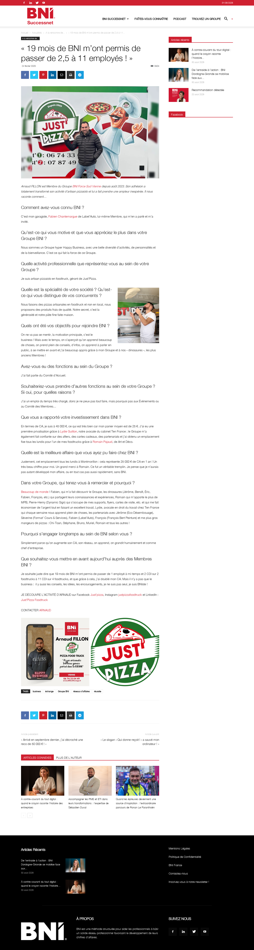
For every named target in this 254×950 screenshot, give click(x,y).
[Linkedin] (31, 3)
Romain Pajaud (102, 441)
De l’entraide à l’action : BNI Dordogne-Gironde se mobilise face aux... (210, 73)
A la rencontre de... (55, 32)
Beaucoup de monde (34, 491)
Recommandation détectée (208, 90)
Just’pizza (96, 594)
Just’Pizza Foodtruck (34, 600)
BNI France (175, 865)
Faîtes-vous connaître (151, 18)
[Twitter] (37, 3)
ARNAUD (45, 610)
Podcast (179, 18)
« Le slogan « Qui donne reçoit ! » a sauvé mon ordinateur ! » (130, 742)
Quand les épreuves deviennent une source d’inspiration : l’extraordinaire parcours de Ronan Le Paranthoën (136, 803)
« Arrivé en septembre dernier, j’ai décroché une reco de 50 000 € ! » (52, 742)
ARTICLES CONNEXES (37, 757)
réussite (97, 691)
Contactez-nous (178, 873)
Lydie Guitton (68, 431)
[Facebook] (24, 3)
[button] (227, 19)
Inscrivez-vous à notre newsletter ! (189, 881)
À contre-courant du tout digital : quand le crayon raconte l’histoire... (211, 53)
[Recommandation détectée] (179, 95)
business (37, 691)
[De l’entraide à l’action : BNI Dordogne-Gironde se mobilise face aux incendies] (179, 75)
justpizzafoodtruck (130, 594)
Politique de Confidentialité (185, 856)
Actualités (37, 32)
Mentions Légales (179, 848)
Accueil (24, 32)
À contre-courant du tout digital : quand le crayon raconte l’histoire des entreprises (42, 803)
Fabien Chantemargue (62, 216)
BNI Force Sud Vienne (86, 186)
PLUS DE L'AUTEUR (69, 757)
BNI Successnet (114, 18)
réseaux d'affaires (81, 691)
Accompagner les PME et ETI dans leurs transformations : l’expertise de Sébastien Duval (88, 803)
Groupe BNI (63, 691)
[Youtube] (44, 3)
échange (49, 691)
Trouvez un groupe (206, 18)
